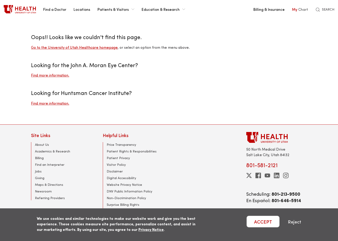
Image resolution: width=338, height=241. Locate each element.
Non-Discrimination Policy (126, 198)
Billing (39, 158)
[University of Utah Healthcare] (276, 137)
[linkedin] (276, 175)
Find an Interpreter (49, 164)
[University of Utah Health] (20, 9)
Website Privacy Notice (124, 184)
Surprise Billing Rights (123, 204)
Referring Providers (50, 198)
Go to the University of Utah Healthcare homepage (74, 47)
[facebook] (258, 175)
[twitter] (249, 175)
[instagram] (286, 175)
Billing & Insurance (269, 9)
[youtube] (267, 175)
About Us (42, 144)
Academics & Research (52, 151)
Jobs (38, 171)
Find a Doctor (54, 9)
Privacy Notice (151, 229)
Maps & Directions (49, 184)
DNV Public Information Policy (129, 191)
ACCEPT (263, 221)
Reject (294, 221)
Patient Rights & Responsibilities (132, 151)
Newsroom (43, 191)
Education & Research (161, 9)
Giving (39, 178)
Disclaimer (115, 171)
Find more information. (50, 75)
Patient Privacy (118, 158)
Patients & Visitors (113, 9)
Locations (82, 9)
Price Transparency (121, 144)
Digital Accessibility (121, 178)
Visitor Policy (116, 164)
